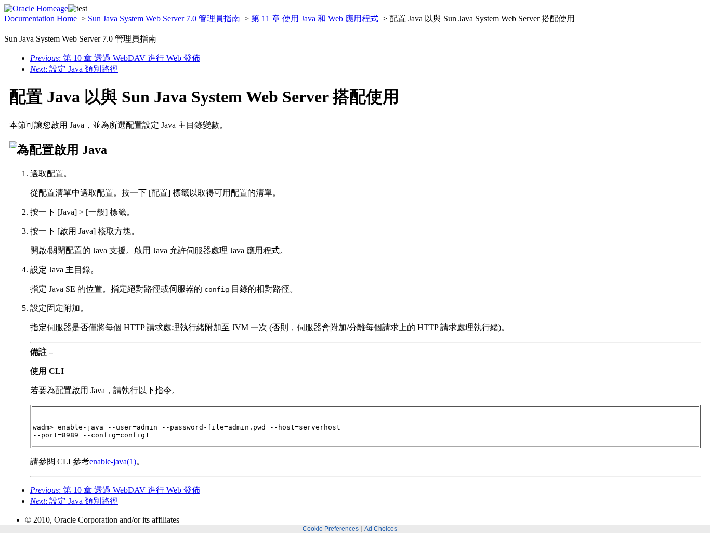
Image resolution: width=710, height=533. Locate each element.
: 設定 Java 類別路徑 (74, 68)
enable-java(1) (112, 461)
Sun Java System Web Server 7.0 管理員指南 (165, 18)
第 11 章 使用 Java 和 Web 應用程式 (315, 18)
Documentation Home (40, 18)
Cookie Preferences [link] (331, 528)
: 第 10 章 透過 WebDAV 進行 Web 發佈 (115, 58)
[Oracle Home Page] (36, 8)
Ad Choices (380, 528)
